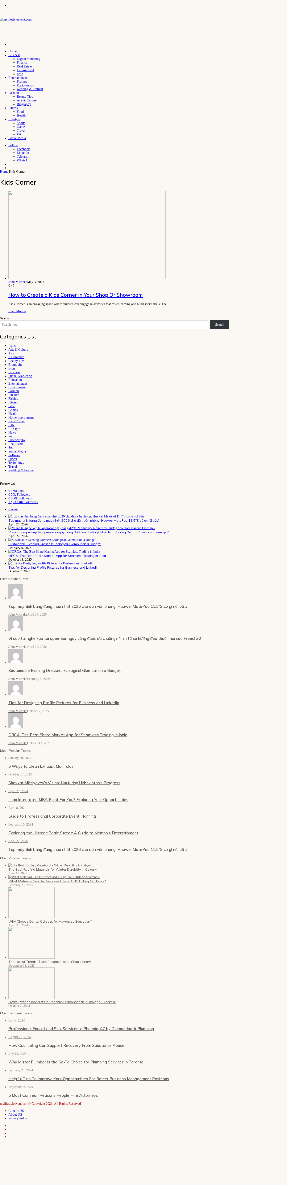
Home (12, 51)
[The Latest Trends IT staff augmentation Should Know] (31, 957)
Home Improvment (21, 417)
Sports (21, 123)
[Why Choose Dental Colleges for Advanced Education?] (31, 917)
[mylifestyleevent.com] (16, 19)
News (12, 432)
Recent (13, 509)
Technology (16, 462)
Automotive (16, 357)
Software (14, 455)
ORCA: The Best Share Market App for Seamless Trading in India (57, 556)
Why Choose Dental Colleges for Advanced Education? (50, 921)
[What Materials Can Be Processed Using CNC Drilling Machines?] (54, 877)
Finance (22, 62)
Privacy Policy (18, 1118)
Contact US (16, 1110)
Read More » (17, 311)
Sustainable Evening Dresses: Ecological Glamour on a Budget (54, 544)
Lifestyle (14, 119)
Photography (25, 85)
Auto (11, 353)
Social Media (17, 138)
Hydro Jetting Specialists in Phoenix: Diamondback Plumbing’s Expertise (62, 1002)
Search (4, 318)
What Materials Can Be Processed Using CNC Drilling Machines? (57, 881)
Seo (10, 447)
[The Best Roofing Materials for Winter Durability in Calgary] (50, 865)
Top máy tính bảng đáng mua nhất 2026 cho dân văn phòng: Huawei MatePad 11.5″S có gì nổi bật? (84, 520)
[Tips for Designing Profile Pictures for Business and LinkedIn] (50, 563)
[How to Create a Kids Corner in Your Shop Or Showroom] (87, 278)
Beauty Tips (25, 96)
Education (15, 379)
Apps (12, 345)
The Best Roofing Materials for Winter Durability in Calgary (52, 869)
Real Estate (24, 66)
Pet (19, 134)
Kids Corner (16, 421)
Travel (21, 130)
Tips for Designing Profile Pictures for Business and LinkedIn (53, 567)
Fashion (13, 93)
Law (20, 74)
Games (21, 126)
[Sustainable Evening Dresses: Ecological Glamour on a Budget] (51, 540)
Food (20, 111)
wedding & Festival (30, 89)
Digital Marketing (28, 59)
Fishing (22, 81)
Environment (25, 70)
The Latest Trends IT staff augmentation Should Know (49, 961)
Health (21, 115)
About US (15, 1114)
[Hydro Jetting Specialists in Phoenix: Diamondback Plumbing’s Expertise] (31, 998)
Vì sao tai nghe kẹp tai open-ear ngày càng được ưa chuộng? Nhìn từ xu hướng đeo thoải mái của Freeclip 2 (88, 532)
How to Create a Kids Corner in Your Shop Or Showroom (75, 295)
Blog (11, 368)
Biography (24, 104)
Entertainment (17, 77)
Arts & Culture (27, 100)
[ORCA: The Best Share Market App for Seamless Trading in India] (54, 551)
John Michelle (17, 282)
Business (14, 55)
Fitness (13, 108)
